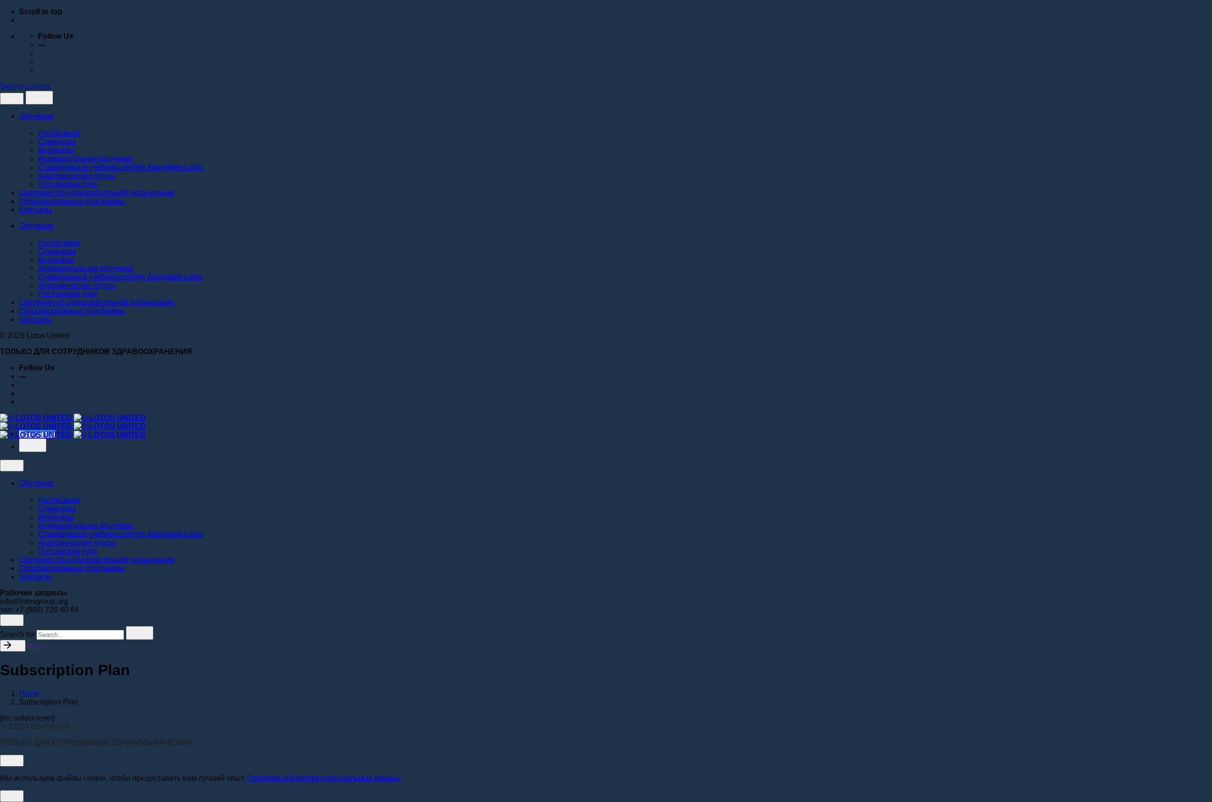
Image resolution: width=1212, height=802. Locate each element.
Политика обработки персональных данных (324, 778)
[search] (139, 633)
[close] (12, 99)
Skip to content (25, 86)
